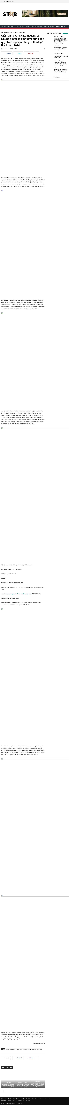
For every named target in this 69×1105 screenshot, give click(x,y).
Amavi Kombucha (10, 1049)
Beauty (41, 1098)
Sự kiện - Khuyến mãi (19, 32)
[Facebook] (58, 1)
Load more (57, 77)
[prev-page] (2, 1091)
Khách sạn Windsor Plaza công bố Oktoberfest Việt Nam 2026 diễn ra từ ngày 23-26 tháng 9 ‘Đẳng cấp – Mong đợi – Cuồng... (61, 41)
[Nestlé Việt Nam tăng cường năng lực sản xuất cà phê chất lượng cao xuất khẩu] (8, 1079)
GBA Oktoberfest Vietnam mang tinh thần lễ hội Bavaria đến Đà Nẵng (61, 56)
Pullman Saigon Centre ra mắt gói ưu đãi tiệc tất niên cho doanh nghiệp (23, 1085)
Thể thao (4, 32)
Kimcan (5, 48)
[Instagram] (60, 1)
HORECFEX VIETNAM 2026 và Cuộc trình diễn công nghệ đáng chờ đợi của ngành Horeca (37, 1085)
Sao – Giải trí (35, 1098)
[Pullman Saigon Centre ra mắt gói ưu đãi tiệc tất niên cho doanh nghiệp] (23, 1079)
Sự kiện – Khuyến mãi (18, 1100)
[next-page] (5, 1091)
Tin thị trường (16, 1098)
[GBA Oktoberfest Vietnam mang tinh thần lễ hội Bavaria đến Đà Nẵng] (50, 56)
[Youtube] (66, 1)
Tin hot (9, 1098)
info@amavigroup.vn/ (26, 593)
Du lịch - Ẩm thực (22, 1082)
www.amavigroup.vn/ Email (13, 593)
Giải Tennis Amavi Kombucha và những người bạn (29, 1049)
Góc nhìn (9, 32)
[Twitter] (62, 1)
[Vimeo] (64, 1)
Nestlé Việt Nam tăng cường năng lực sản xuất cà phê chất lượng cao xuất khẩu (8, 1085)
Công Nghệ (47, 1098)
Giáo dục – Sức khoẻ (6, 1100)
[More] (37, 53)
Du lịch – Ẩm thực (25, 1098)
